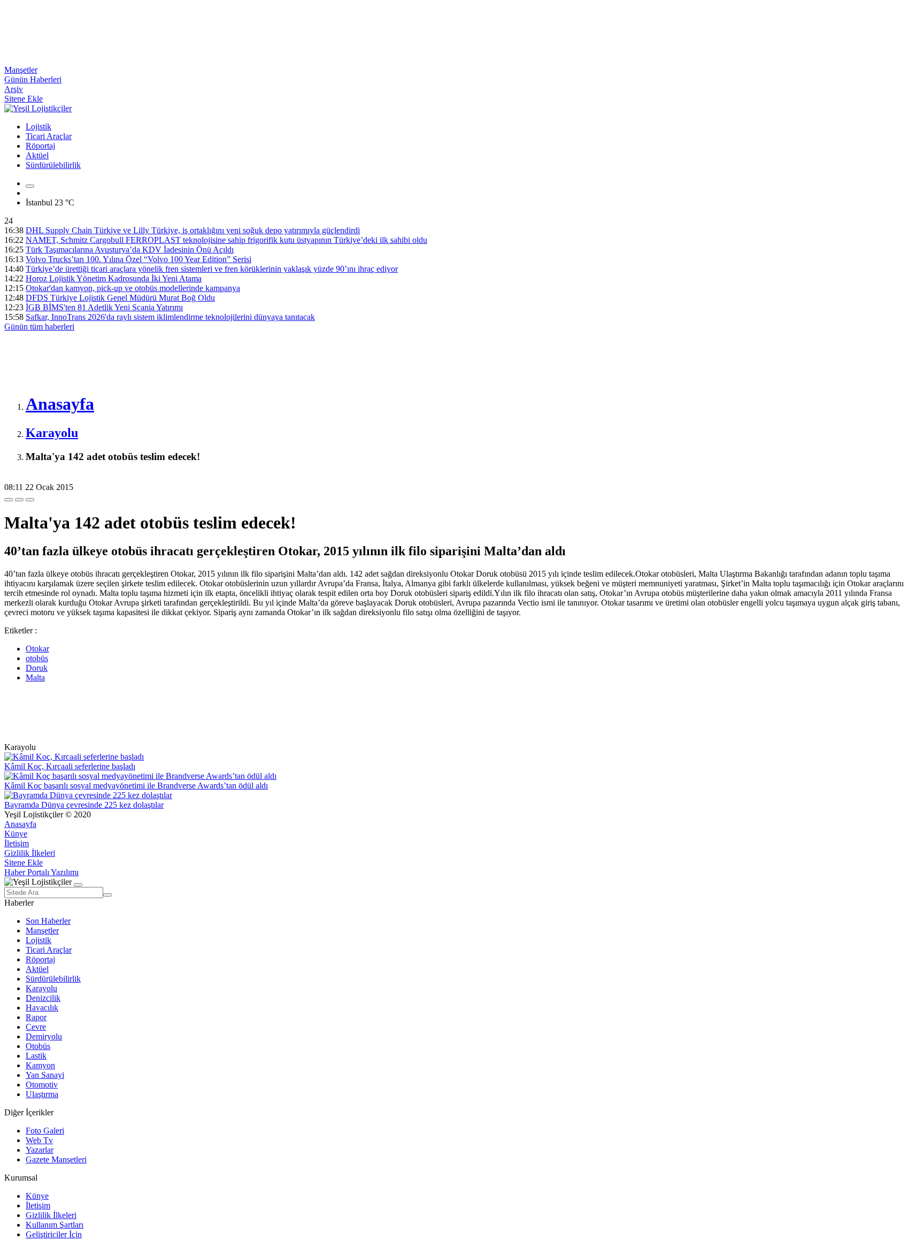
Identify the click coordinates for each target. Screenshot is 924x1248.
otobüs (37, 658)
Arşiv (13, 89)
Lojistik (38, 126)
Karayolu (41, 988)
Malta (35, 677)
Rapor (36, 1017)
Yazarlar (39, 1149)
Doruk (37, 667)
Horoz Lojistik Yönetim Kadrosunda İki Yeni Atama (114, 278)
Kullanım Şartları (54, 1224)
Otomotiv (42, 1084)
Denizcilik (43, 997)
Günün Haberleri (32, 79)
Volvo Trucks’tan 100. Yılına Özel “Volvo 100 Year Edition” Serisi (138, 259)
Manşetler (20, 69)
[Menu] (30, 186)
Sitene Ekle (23, 98)
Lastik (36, 1055)
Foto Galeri (45, 1130)
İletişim (16, 843)
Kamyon (40, 1065)
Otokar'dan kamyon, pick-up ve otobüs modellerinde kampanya (133, 288)
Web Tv (39, 1140)
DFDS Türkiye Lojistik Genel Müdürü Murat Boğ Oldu (120, 297)
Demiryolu (44, 1036)
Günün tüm (39, 326)
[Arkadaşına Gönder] (8, 499)
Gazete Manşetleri (56, 1159)
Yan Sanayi (45, 1074)
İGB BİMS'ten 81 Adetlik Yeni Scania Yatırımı (104, 307)
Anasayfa (20, 824)
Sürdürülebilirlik (53, 165)
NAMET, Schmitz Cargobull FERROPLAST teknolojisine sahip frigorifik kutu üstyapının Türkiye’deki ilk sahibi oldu (226, 239)
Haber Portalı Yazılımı (41, 872)
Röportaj (40, 145)
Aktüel (37, 155)
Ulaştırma (42, 1094)
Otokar (37, 648)
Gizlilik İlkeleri (29, 852)
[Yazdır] (19, 499)
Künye (15, 833)
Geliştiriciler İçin (54, 1234)
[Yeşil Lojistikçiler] (38, 108)
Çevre (36, 1026)
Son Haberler (48, 920)
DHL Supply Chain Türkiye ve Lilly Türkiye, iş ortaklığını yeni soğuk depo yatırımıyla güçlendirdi (193, 230)
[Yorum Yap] (30, 499)
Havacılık (42, 1007)
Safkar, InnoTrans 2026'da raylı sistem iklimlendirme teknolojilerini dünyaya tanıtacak (170, 316)
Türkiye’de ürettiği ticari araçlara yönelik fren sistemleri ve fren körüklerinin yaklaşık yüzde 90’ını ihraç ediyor (212, 268)
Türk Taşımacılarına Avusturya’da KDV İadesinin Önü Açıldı (130, 249)
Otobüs (38, 1046)
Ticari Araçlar (49, 136)
